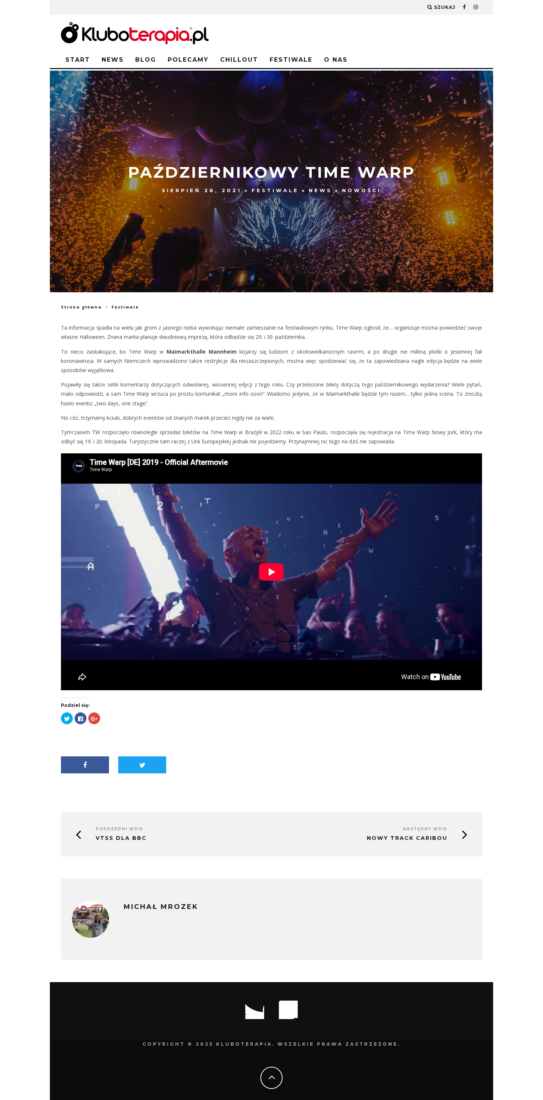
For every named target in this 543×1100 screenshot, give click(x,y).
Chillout (239, 59)
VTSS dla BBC (121, 838)
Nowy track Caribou (407, 838)
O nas (336, 59)
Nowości (361, 190)
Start (77, 59)
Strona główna (81, 307)
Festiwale (291, 59)
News (113, 59)
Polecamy (188, 59)
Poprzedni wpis (119, 829)
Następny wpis (425, 829)
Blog (145, 59)
